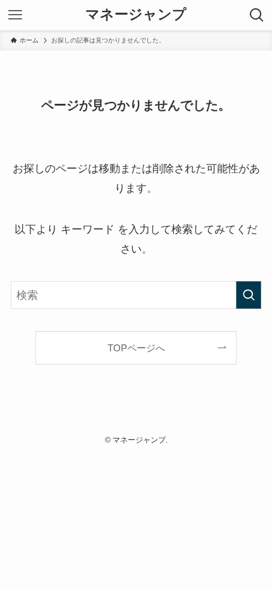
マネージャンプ (136, 15)
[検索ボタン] (257, 15)
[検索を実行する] (248, 295)
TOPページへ (136, 347)
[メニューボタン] (15, 15)
